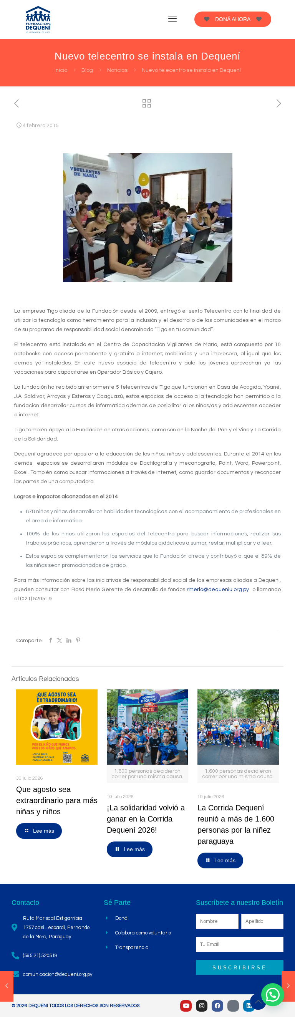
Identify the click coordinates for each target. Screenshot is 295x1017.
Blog (87, 70)
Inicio (61, 70)
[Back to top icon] (258, 1002)
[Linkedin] (249, 1006)
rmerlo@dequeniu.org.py (218, 589)
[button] (272, 994)
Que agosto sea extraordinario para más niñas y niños (57, 800)
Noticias (117, 70)
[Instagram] (201, 1006)
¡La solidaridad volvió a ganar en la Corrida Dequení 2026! (146, 818)
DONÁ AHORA (232, 19)
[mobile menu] (172, 19)
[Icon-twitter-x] (233, 1006)
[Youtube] (186, 1006)
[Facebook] (217, 1006)
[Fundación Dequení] (38, 19)
